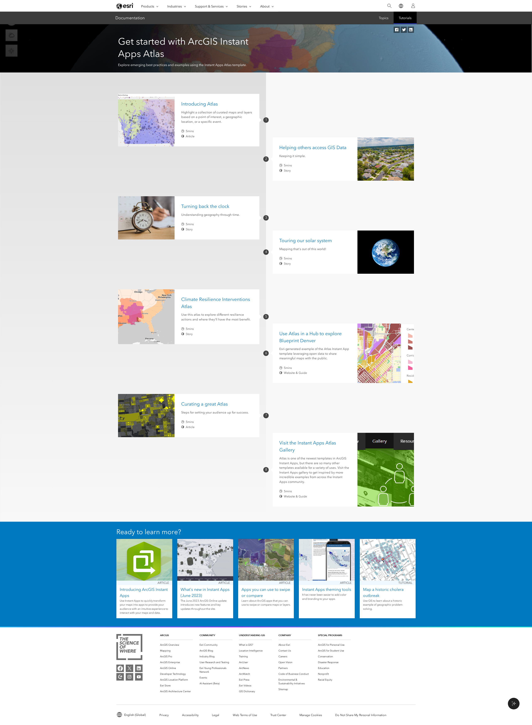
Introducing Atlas (199, 104)
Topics (383, 18)
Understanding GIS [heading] (252, 635)
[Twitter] (404, 30)
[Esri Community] (120, 677)
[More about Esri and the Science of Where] (129, 647)
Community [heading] (207, 635)
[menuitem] (176, 645)
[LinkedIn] (411, 30)
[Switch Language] (400, 6)
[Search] (389, 6)
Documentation (130, 17)
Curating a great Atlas (204, 404)
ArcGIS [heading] (164, 635)
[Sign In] (413, 6)
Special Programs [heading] (330, 635)
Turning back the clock (205, 206)
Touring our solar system (305, 240)
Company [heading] (284, 635)
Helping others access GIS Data (312, 147)
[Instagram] (129, 677)
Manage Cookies (310, 715)
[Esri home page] (125, 6)
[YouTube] (139, 677)
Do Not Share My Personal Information (360, 715)
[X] (129, 668)
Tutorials (405, 18)
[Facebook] (397, 30)
